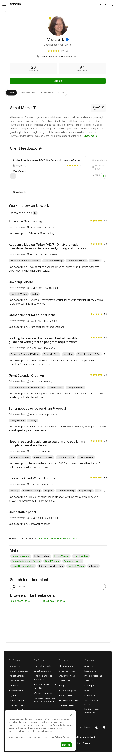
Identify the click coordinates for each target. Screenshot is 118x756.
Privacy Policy (62, 737)
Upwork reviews (67, 676)
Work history (46, 92)
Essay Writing (61, 556)
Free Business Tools (69, 700)
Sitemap (87, 743)
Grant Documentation (23, 566)
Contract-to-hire (17, 700)
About (11, 92)
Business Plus (16, 690)
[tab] (23, 213)
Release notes (66, 705)
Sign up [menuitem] (102, 4)
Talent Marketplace (18, 671)
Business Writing (21, 556)
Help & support (66, 666)
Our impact (90, 685)
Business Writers (20, 601)
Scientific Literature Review (26, 561)
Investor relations (93, 676)
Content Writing (76, 566)
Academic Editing (73, 561)
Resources (64, 680)
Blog (61, 685)
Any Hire (13, 695)
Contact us (90, 695)
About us (88, 666)
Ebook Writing (81, 556)
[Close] (71, 714)
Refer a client (66, 695)
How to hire (14, 666)
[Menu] (4, 4)
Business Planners (54, 601)
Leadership (90, 671)
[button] (67, 39)
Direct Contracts (17, 705)
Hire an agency (16, 680)
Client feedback (27, 92)
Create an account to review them (57, 538)
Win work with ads (43, 693)
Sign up (58, 80)
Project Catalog (17, 676)
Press (87, 690)
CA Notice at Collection (85, 737)
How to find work (42, 666)
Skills (61, 92)
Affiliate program (67, 690)
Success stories (67, 671)
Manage (66, 745)
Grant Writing (52, 561)
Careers (88, 680)
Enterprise (14, 685)
